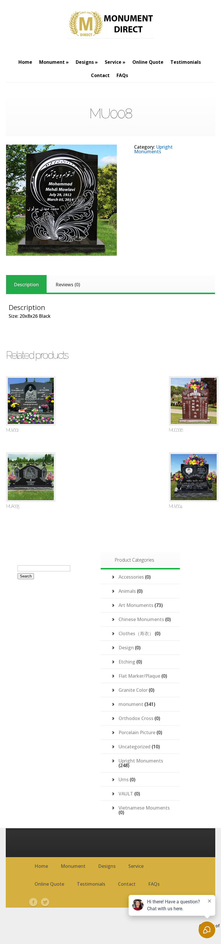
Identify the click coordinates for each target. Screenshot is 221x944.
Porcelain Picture (137, 732)
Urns (124, 779)
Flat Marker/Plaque (139, 676)
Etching (127, 662)
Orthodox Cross (136, 718)
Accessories (131, 577)
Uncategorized (134, 746)
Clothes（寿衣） (136, 633)
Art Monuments (136, 605)
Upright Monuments (153, 149)
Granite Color (133, 690)
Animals (127, 591)
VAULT (126, 793)
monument (131, 704)
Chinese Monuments (141, 619)
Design (126, 647)
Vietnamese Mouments (144, 808)
